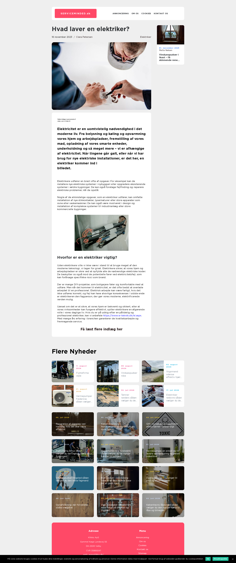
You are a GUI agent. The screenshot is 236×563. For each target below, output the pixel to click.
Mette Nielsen (165, 50)
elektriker (145, 37)
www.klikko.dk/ (96, 554)
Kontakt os (161, 13)
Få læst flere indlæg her (102, 329)
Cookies (146, 13)
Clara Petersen (84, 37)
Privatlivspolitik (220, 559)
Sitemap (142, 553)
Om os (135, 13)
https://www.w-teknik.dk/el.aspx (122, 315)
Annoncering (121, 13)
